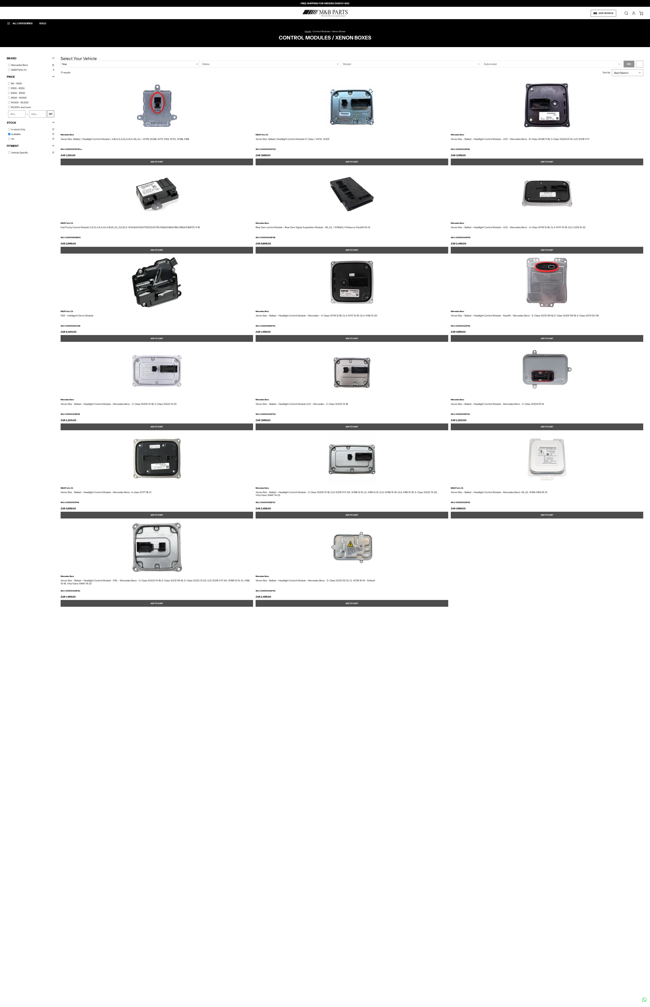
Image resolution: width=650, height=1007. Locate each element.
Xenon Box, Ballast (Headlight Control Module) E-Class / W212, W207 (292, 139)
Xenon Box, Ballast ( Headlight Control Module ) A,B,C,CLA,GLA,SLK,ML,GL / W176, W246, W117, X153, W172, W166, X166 (125, 139)
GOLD (42, 23)
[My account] (632, 13)
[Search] (624, 13)
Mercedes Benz (67, 135)
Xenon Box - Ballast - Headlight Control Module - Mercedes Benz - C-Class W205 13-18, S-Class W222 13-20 (119, 404)
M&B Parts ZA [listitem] (19, 69)
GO (50, 113)
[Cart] (639, 13)
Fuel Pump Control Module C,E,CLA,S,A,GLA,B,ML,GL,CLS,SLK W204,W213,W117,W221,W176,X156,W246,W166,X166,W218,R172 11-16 (130, 227)
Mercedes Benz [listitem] (19, 65)
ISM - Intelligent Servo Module (77, 315)
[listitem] (32, 83)
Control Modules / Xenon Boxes (329, 31)
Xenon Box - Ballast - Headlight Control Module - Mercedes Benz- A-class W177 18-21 (106, 492)
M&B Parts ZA (262, 135)
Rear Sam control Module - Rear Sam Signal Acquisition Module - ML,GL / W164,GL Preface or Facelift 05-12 (313, 227)
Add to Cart (156, 162)
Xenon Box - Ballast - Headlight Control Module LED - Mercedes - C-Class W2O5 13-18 (302, 404)
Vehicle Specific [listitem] (19, 152)
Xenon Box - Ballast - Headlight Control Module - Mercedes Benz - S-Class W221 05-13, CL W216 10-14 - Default (315, 580)
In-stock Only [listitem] (18, 129)
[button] (603, 13)
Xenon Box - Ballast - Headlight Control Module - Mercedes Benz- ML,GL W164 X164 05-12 (499, 492)
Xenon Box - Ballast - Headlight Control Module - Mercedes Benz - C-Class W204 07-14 (497, 404)
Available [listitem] (15, 134)
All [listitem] (12, 138)
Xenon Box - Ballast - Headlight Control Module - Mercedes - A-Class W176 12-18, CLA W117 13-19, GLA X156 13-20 (316, 315)
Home (308, 31)
